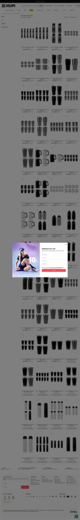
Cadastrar (54, 270)
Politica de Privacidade (60, 267)
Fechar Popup (66, 244)
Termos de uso (52, 267)
